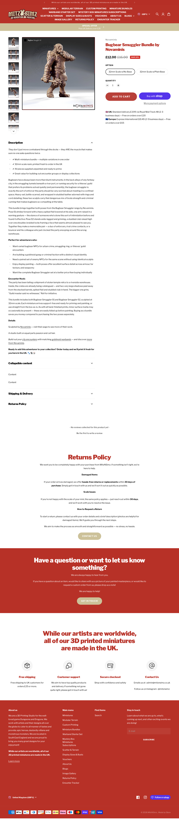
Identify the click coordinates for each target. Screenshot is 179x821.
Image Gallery (69, 773)
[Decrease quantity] (107, 85)
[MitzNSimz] (22, 14)
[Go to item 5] (13, 92)
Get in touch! (89, 601)
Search (98, 715)
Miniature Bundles (71, 729)
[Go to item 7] (13, 117)
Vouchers (67, 759)
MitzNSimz (153, 812)
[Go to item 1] (13, 42)
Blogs (65, 769)
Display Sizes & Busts (73, 754)
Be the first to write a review (89, 433)
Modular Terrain (70, 720)
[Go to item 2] (13, 55)
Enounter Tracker (71, 783)
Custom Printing (70, 725)
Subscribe (148, 739)
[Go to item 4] (13, 80)
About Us (67, 764)
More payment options (155, 103)
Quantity (110, 81)
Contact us (89, 536)
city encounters (29, 339)
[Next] (135, 2)
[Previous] (44, 2)
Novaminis (111, 39)
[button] (89, 433)
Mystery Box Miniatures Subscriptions (69, 742)
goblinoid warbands (61, 339)
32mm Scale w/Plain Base (152, 71)
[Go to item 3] (13, 67)
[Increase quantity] (118, 85)
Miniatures (68, 715)
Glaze (168, 812)
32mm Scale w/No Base (120, 71)
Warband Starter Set (72, 734)
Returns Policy (69, 778)
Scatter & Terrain (71, 750)
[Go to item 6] (13, 105)
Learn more (14, 761)
